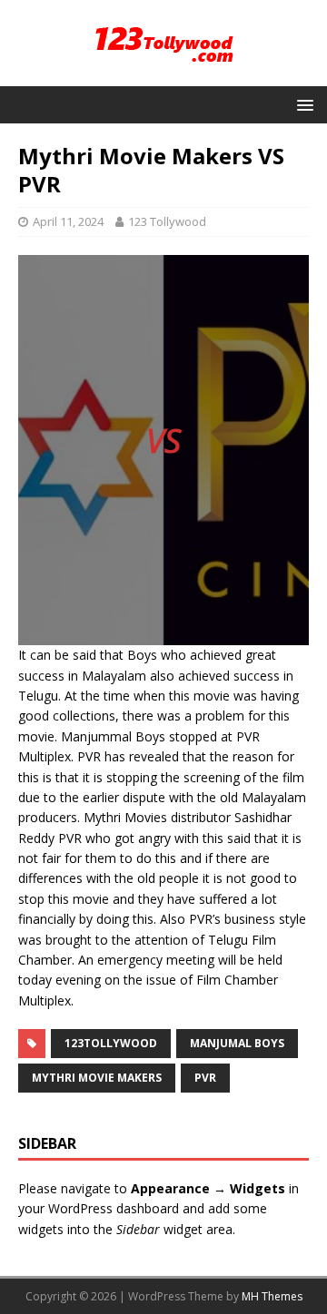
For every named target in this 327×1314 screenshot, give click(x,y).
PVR (205, 1077)
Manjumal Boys (237, 1043)
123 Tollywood (167, 221)
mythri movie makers (97, 1077)
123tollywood (110, 1043)
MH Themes (272, 1296)
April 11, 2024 (68, 221)
